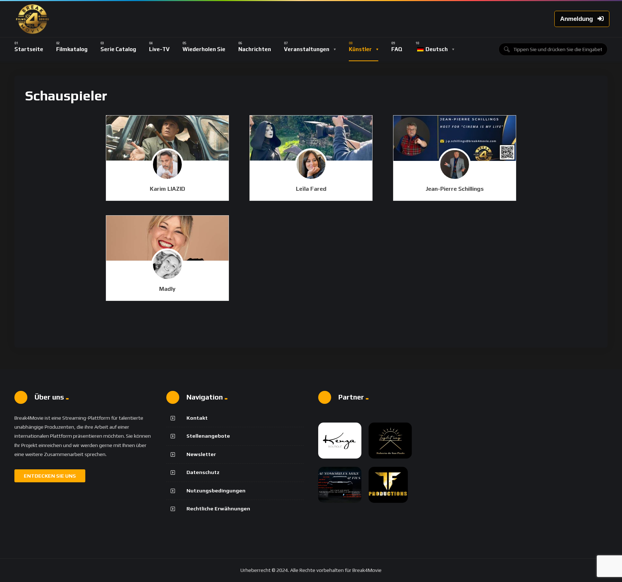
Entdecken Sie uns (50, 476)
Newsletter (201, 454)
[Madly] (167, 238)
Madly (167, 288)
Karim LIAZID (167, 188)
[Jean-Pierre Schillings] (454, 138)
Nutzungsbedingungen (215, 490)
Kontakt (197, 418)
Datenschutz (203, 472)
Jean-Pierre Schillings (454, 188)
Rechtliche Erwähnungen (218, 508)
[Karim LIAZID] (167, 138)
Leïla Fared (311, 188)
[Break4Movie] (32, 19)
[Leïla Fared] (311, 138)
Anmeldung (577, 18)
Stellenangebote (208, 436)
